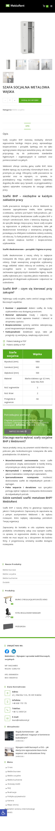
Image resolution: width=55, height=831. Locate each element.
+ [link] (14, 100)
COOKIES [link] (9, 812)
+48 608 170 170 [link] (35, 424)
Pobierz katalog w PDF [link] (16, 341)
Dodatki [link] (6, 582)
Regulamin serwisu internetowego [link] (20, 809)
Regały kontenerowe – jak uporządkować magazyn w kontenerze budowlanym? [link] (33, 734)
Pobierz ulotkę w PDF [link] (16, 344)
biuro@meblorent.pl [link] (20, 720)
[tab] (27, 126)
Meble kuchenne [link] (10, 578)
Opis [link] (27, 126)
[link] (3, 812)
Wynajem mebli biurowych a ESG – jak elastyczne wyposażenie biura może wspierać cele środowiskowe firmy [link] (32, 750)
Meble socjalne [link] (18, 110)
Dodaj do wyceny (30, 100)
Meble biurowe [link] (9, 570)
